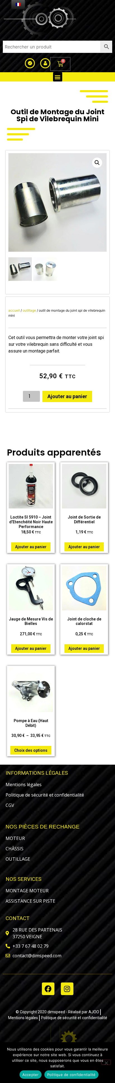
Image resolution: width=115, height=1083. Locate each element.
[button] (57, 76)
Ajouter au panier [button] (31, 547)
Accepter (30, 1074)
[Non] (106, 1062)
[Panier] (60, 64)
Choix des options (30, 750)
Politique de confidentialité (71, 1074)
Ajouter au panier (67, 396)
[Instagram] (67, 988)
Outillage (29, 310)
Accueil (14, 310)
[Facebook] (48, 988)
